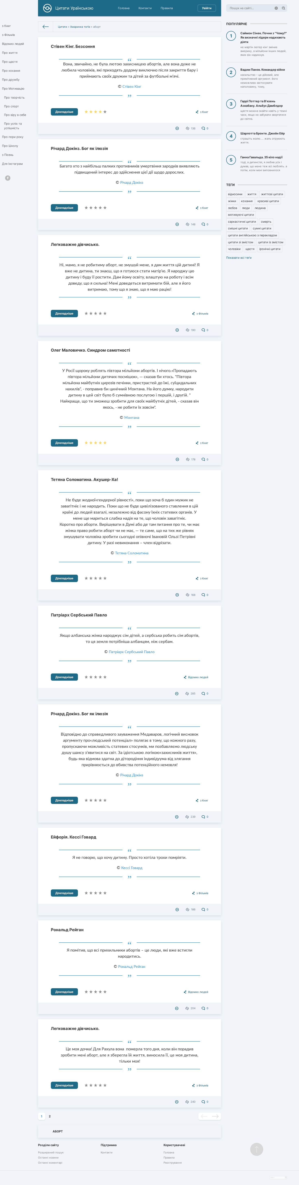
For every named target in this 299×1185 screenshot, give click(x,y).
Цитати (62, 26)
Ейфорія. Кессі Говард (73, 837)
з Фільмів (8, 34)
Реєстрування (173, 1162)
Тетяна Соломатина (131, 553)
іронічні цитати (269, 249)
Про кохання (11, 70)
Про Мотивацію (13, 88)
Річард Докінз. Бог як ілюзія (79, 148)
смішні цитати (238, 228)
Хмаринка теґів (80, 26)
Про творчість (14, 97)
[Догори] (256, 1149)
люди (246, 208)
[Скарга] (178, 128)
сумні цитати (262, 228)
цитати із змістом (270, 242)
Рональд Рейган (67, 929)
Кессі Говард (131, 868)
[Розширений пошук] (276, 8)
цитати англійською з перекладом (252, 235)
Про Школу (10, 145)
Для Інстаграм (12, 163)
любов (232, 208)
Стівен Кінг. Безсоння (73, 46)
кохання (247, 201)
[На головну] (45, 27)
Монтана (131, 418)
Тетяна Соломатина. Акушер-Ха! (84, 479)
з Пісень (7, 154)
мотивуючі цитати (241, 214)
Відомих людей (13, 43)
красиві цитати (268, 201)
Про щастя (9, 61)
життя (251, 194)
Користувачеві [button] (174, 1145)
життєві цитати (272, 194)
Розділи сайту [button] (48, 1145)
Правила (167, 8)
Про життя (9, 52)
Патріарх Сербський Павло (79, 615)
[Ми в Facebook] (7, 178)
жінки (232, 201)
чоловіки (234, 249)
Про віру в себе (15, 115)
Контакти (145, 8)
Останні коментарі (50, 1162)
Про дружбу (11, 79)
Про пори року (12, 137)
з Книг (6, 26)
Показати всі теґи (239, 257)
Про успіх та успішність (13, 126)
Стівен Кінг (131, 87)
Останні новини (48, 1157)
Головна (124, 8)
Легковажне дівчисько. (75, 244)
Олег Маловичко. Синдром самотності (90, 350)
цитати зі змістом (240, 242)
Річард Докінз (131, 183)
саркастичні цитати (242, 221)
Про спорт (11, 106)
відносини (235, 194)
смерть (266, 221)
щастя (250, 249)
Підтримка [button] (109, 1145)
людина (260, 208)
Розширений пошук (51, 1152)
